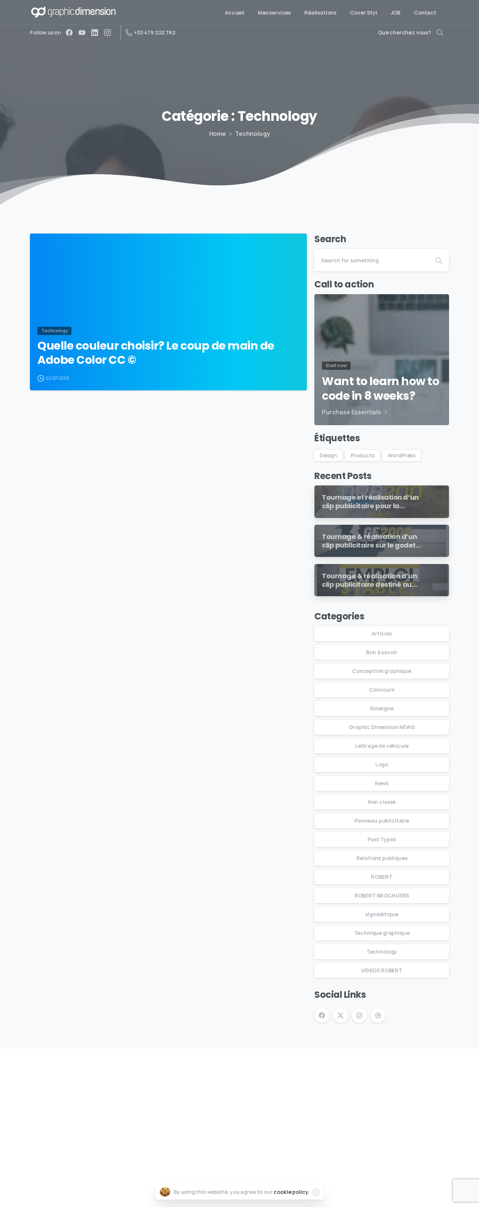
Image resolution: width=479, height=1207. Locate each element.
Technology (252, 133)
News (381, 783)
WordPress (401, 455)
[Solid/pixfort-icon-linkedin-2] (428, 1075)
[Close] (316, 1192)
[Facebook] (69, 32)
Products (363, 455)
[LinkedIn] (94, 32)
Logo (381, 764)
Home (217, 133)
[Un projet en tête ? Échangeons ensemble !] (23, 1076)
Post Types (381, 839)
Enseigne (382, 708)
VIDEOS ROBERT (381, 970)
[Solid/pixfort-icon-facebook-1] (445, 1075)
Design (328, 455)
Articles (382, 633)
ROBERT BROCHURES (381, 895)
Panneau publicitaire (381, 820)
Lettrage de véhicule (382, 745)
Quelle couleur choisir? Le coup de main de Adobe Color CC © (155, 353)
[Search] (440, 32)
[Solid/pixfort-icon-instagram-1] (463, 1075)
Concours (381, 689)
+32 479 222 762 (155, 32)
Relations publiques (382, 858)
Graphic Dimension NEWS (381, 727)
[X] (340, 1015)
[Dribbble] (377, 1015)
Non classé (382, 801)
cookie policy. (291, 1191)
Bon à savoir (381, 652)
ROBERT (381, 876)
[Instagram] (107, 32)
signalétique (381, 914)
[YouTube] (82, 32)
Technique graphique (382, 932)
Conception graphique (381, 670)
